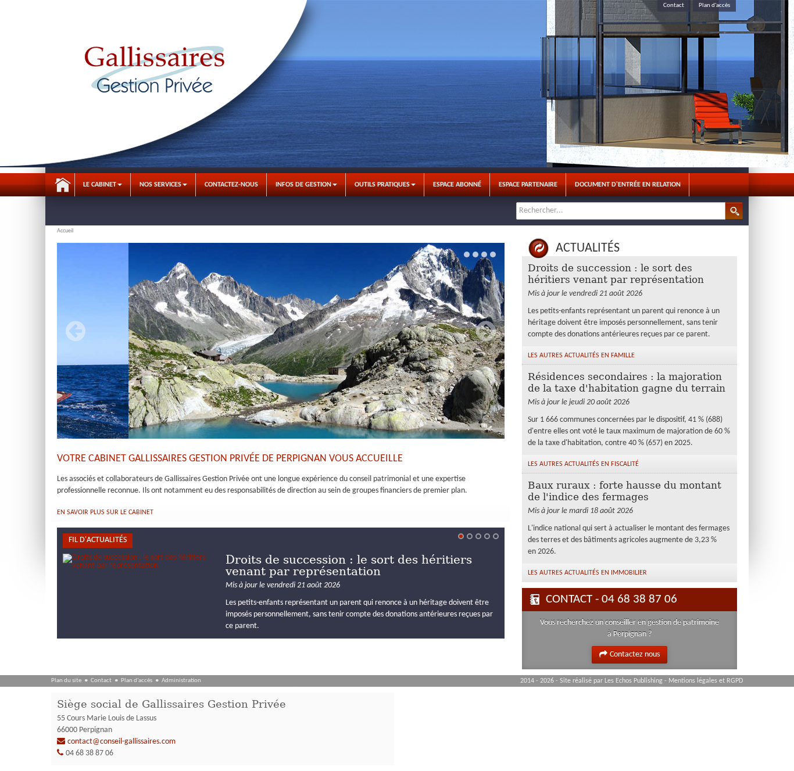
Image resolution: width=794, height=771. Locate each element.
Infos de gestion (303, 184)
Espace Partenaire (528, 184)
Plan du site (66, 680)
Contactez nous (635, 654)
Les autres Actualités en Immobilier (587, 572)
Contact (673, 5)
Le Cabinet (99, 184)
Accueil (62, 184)
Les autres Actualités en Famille (581, 355)
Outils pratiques (382, 184)
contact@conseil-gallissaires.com (121, 741)
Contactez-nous (231, 184)
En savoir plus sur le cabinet (105, 512)
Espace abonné (457, 184)
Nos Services (160, 184)
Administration (181, 680)
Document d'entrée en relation (628, 184)
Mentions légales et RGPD (705, 680)
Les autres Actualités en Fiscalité (583, 464)
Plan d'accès (714, 5)
